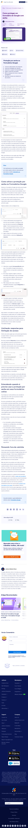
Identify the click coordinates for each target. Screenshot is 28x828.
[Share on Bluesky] (20, 509)
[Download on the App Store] (14, 758)
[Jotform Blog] (13, 826)
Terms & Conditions (14, 809)
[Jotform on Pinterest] (18, 826)
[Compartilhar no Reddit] (17, 509)
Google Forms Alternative (8, 2)
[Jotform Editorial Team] (3, 21)
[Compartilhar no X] (7, 509)
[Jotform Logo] (1, 2)
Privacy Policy (14, 812)
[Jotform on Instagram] (23, 826)
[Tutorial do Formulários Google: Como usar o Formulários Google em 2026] (11, 604)
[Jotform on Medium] (10, 826)
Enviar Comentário (17, 652)
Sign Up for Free (22, 2)
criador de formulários (20, 476)
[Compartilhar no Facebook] (10, 509)
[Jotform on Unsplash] (25, 826)
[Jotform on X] (5, 826)
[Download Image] (24, 135)
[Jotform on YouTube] (20, 826)
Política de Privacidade (16, 656)
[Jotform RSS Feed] (15, 826)
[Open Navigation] (27, 2)
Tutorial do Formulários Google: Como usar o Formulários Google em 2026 (10, 615)
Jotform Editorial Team (9, 21)
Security (14, 815)
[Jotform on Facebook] (3, 826)
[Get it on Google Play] (14, 753)
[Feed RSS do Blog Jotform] (23, 509)
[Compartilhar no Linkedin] (14, 509)
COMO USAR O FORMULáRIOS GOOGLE (11, 612)
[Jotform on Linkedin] (8, 826)
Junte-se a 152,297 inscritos (12, 556)
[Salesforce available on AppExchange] (14, 763)
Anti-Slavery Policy (14, 821)
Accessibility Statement (14, 818)
